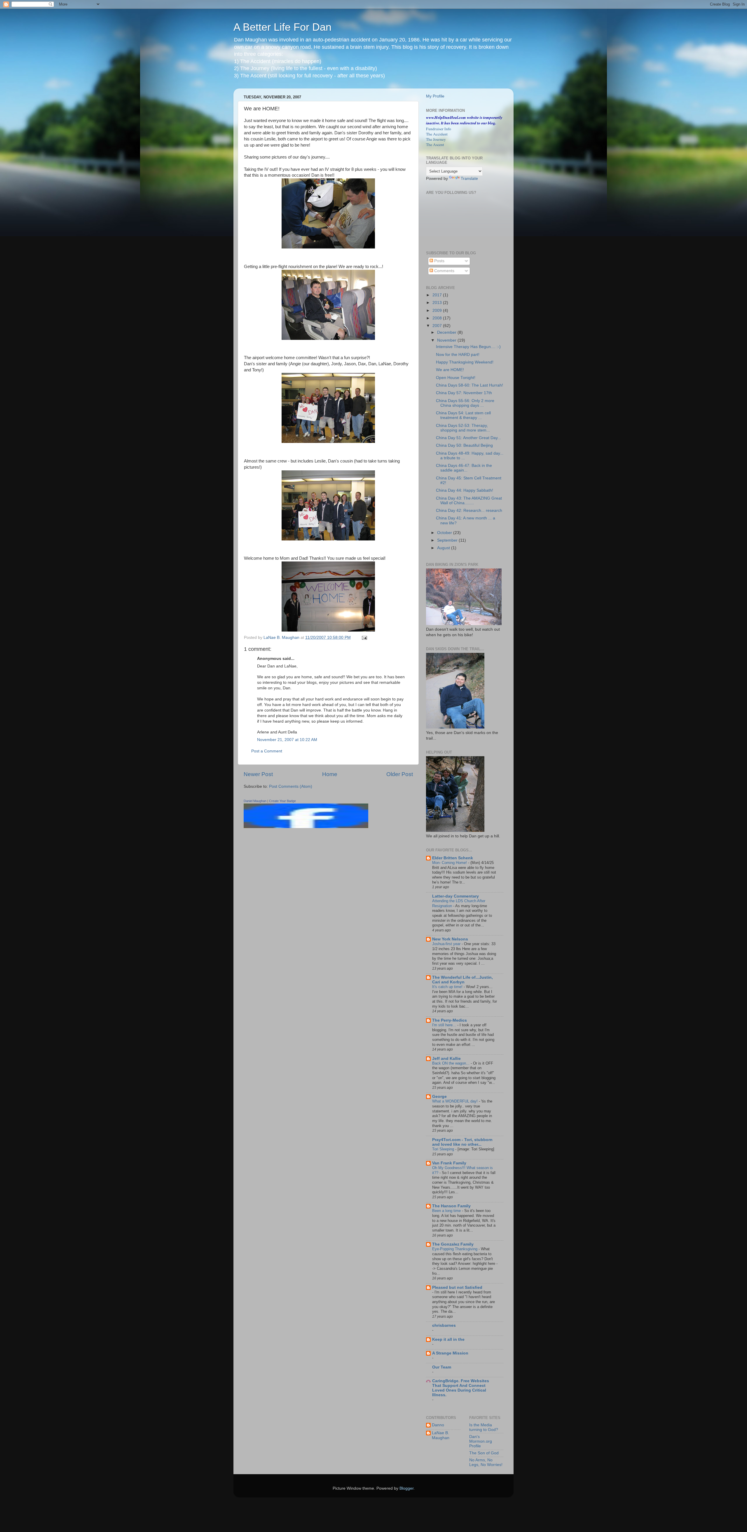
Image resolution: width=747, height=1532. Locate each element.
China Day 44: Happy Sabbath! (464, 490)
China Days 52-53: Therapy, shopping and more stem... (463, 427)
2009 (437, 310)
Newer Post (258, 774)
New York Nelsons (450, 939)
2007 (437, 326)
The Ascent (435, 144)
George (439, 1096)
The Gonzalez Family (453, 1244)
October (445, 533)
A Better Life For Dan (282, 27)
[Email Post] (364, 637)
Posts (438, 261)
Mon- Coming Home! (450, 862)
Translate (469, 178)
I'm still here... (444, 1025)
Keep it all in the (448, 1339)
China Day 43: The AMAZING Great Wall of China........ (469, 500)
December (447, 332)
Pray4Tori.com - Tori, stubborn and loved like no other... (462, 1142)
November (447, 340)
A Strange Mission (450, 1353)
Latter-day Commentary (455, 896)
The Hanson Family (451, 1206)
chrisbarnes (444, 1325)
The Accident (437, 134)
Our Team (441, 1367)
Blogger (406, 1488)
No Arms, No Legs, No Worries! (485, 1462)
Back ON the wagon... (451, 1063)
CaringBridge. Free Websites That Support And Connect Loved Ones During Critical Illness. (460, 1388)
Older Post (399, 774)
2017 (437, 295)
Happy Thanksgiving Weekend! (464, 362)
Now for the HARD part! (457, 354)
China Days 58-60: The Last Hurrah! (469, 385)
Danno (438, 1425)
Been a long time (447, 1210)
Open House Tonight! (455, 377)
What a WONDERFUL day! (455, 1101)
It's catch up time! (448, 987)
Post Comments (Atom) (290, 786)
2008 (437, 318)
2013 (437, 302)
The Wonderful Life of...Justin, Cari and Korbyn (462, 979)
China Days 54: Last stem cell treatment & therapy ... (463, 415)
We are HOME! (450, 370)
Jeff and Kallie (446, 1058)
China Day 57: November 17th (464, 393)
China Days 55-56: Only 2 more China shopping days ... (465, 403)
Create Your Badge (282, 801)
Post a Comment (266, 751)
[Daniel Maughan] (306, 827)
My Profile (435, 96)
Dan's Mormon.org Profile (480, 1441)
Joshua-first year (447, 944)
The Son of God (484, 1453)
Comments (443, 271)
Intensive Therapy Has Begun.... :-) (468, 347)
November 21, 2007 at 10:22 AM (287, 740)
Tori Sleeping (443, 1149)
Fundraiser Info (438, 128)
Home (329, 774)
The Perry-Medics (449, 1020)
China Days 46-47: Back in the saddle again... (464, 467)
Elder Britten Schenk (452, 858)
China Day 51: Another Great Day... (468, 438)
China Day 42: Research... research (469, 510)
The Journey (436, 139)
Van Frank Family (449, 1163)
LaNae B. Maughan (440, 1435)
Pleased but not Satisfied (457, 1287)
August (444, 548)
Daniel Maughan (255, 801)
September (448, 540)
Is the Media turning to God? (483, 1427)
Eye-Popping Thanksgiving (455, 1249)
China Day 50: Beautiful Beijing (464, 445)
